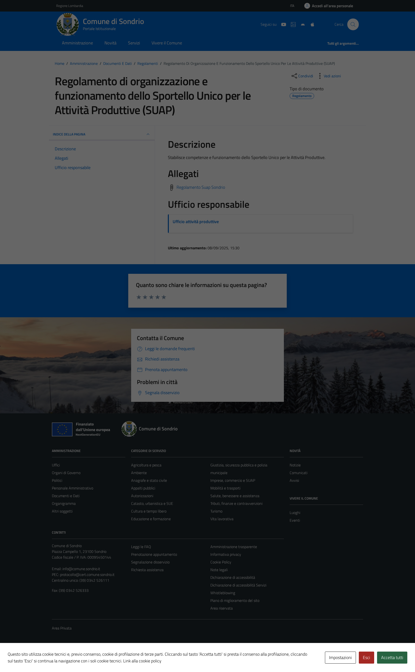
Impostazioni (340, 657)
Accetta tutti (392, 657)
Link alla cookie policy (142, 661)
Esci (366, 657)
